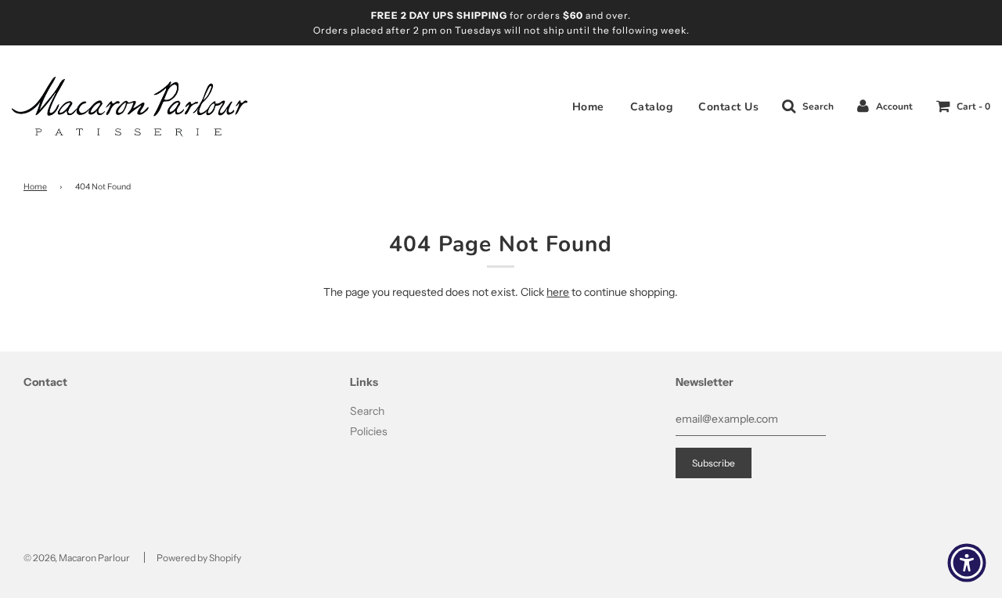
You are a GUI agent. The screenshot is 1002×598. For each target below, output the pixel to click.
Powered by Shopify (199, 558)
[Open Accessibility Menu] (966, 562)
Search (367, 411)
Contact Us (728, 106)
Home (588, 106)
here (557, 292)
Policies (368, 431)
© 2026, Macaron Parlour (76, 558)
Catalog (651, 106)
